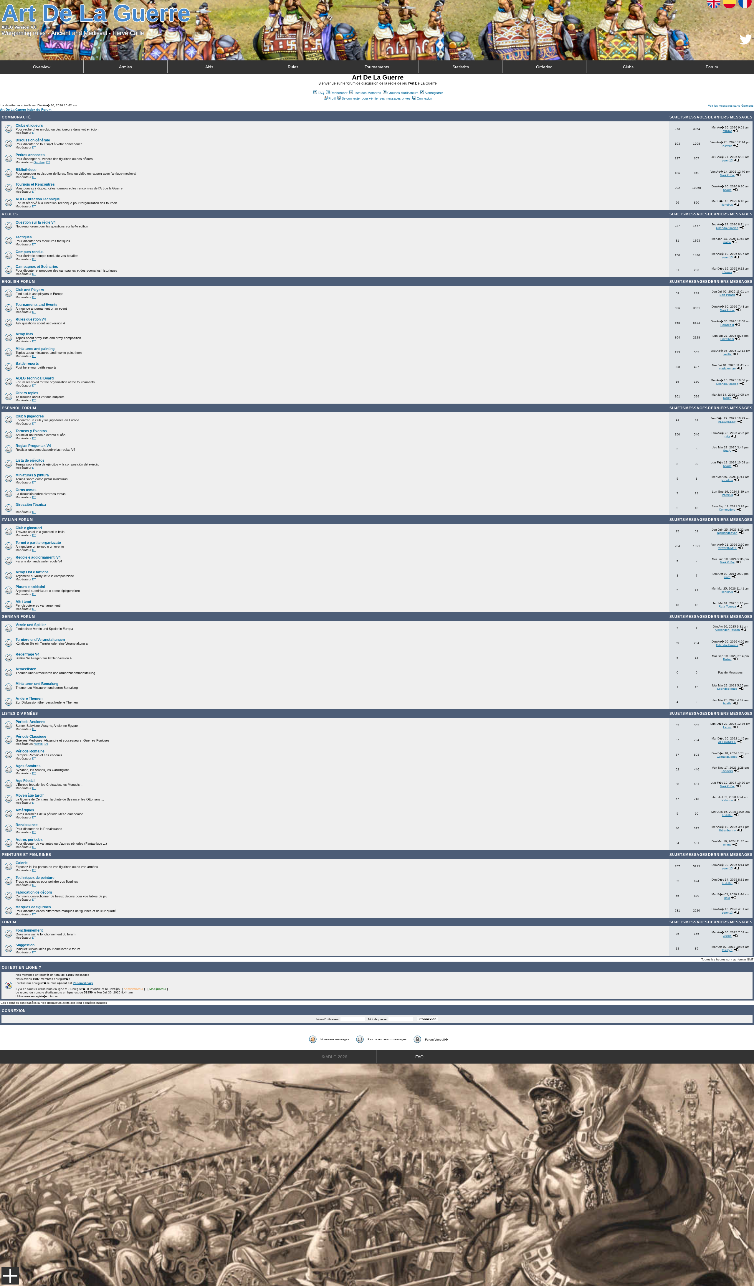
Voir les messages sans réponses (730, 105)
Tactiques (24, 237)
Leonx (727, 727)
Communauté (16, 117)
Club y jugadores (30, 416)
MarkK (727, 397)
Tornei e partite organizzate (38, 543)
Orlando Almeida (727, 228)
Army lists (24, 334)
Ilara (727, 897)
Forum (712, 67)
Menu (10, 1276)
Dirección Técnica (31, 505)
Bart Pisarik (727, 294)
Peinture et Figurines (26, 855)
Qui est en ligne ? (21, 967)
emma (727, 844)
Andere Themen (29, 698)
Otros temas (26, 490)
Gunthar (39, 162)
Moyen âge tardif (30, 795)
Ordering (544, 67)
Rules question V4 (31, 319)
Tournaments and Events (36, 305)
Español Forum (19, 408)
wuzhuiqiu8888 (727, 756)
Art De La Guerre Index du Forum (26, 109)
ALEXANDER (727, 421)
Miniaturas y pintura (32, 475)
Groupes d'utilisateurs (403, 93)
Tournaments (377, 67)
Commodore (727, 509)
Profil (331, 98)
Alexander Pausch (727, 629)
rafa (727, 436)
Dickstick (727, 770)
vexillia (727, 354)
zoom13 (727, 160)
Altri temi (23, 602)
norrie (727, 242)
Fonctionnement (29, 930)
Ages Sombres (28, 766)
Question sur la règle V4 (36, 222)
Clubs (628, 67)
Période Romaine (30, 751)
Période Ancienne (30, 722)
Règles (10, 214)
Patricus (727, 494)
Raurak (727, 272)
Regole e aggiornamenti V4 (38, 557)
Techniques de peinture (35, 878)
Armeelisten (26, 669)
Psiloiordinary (83, 983)
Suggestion (25, 945)
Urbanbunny (727, 830)
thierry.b (727, 950)
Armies (125, 67)
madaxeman (727, 368)
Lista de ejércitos (30, 460)
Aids (209, 67)
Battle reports (27, 363)
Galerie (22, 863)
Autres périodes (29, 840)
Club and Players (30, 290)
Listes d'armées (20, 713)
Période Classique (31, 736)
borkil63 (727, 815)
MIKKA (727, 131)
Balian (727, 659)
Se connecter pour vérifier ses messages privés (376, 98)
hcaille (727, 190)
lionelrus (727, 204)
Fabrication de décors (34, 892)
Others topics (27, 393)
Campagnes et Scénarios (37, 267)
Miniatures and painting (35, 349)
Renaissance (27, 825)
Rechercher (339, 93)
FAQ (321, 93)
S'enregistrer (434, 93)
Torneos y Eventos (31, 431)
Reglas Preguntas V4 (33, 446)
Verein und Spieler (31, 625)
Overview (41, 67)
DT (34, 132)
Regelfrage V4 (27, 654)
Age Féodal (25, 781)
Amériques (25, 810)
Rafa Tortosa (727, 606)
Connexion (424, 98)
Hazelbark (727, 339)
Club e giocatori (29, 528)
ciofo (727, 577)
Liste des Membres (367, 93)
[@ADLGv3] (746, 42)
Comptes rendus (30, 252)
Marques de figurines (33, 907)
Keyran (727, 145)
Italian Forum (17, 520)
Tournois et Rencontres (35, 184)
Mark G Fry (727, 175)
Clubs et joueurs (29, 125)
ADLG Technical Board (35, 378)
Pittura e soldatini (30, 587)
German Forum (18, 617)
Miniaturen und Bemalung (37, 684)
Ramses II (727, 324)
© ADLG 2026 (334, 1056)
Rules (293, 67)
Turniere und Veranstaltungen (40, 640)
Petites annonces (30, 155)
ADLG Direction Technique (38, 199)
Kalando (727, 800)
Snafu (727, 450)
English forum (18, 282)
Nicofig (38, 743)
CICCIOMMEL (727, 548)
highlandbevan (727, 532)
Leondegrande (727, 688)
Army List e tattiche (32, 572)
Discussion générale (33, 140)
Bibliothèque (26, 170)
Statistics (460, 67)
